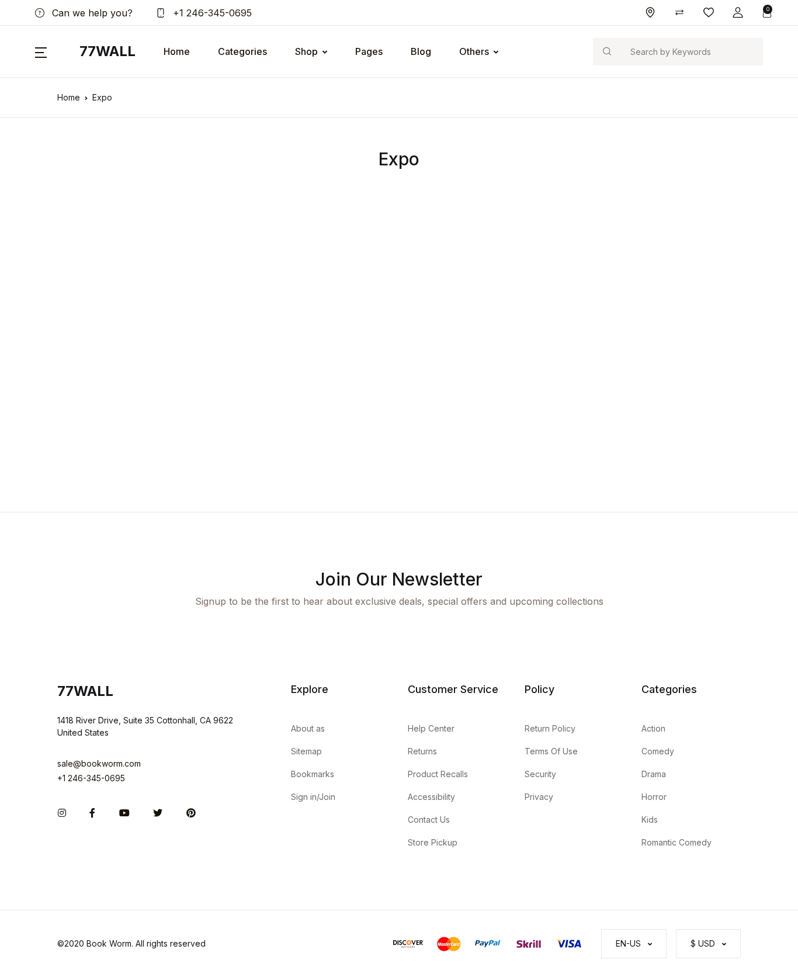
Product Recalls (438, 774)
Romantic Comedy (676, 842)
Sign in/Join (313, 797)
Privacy (539, 797)
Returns (422, 751)
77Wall (107, 51)
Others (474, 51)
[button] (737, 12)
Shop (306, 51)
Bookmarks (312, 774)
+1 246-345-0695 (211, 13)
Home (177, 51)
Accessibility (431, 797)
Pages (369, 51)
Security (540, 774)
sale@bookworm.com (99, 763)
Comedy (657, 751)
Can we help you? (91, 13)
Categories (242, 51)
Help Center (431, 728)
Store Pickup (432, 842)
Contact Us (429, 819)
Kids (649, 819)
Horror (654, 797)
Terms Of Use (551, 751)
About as (308, 728)
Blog (421, 51)
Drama (653, 774)
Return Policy (550, 728)
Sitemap (306, 751)
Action (653, 728)
